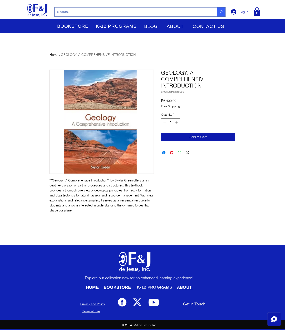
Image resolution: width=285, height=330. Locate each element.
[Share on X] (187, 152)
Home (53, 54)
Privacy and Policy (92, 304)
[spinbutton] (170, 122)
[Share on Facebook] (163, 152)
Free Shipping (170, 106)
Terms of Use (91, 311)
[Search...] (221, 12)
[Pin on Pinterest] (171, 152)
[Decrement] (164, 122)
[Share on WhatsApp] (179, 152)
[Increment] (177, 122)
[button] (73, 26)
